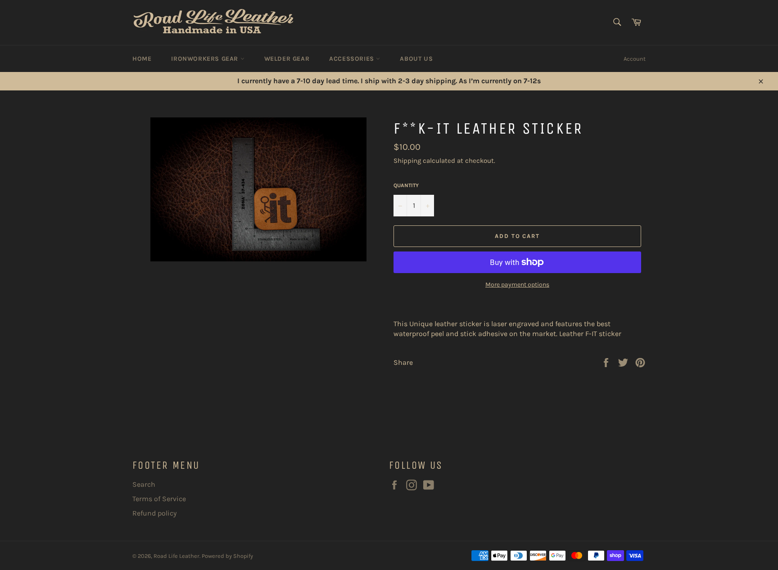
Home (141, 59)
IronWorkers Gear (205, 59)
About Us (416, 59)
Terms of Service (159, 498)
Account (635, 58)
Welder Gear (287, 59)
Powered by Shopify (227, 555)
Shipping (407, 161)
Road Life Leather (176, 555)
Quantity (406, 185)
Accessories (352, 59)
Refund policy (154, 513)
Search (143, 484)
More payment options (517, 284)
